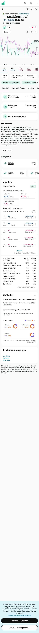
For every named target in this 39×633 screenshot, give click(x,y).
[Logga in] (31, 3)
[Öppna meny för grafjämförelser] (31, 32)
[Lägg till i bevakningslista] (36, 9)
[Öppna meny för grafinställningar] (27, 32)
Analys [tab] (31, 88)
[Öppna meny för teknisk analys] (36, 32)
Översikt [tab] (5, 88)
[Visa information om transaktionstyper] (23, 211)
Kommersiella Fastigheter (11, 82)
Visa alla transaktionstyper (12, 211)
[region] (19, 49)
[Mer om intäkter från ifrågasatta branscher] (29, 310)
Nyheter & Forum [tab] (18, 88)
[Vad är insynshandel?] (14, 186)
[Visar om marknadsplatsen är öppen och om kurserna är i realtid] (34, 27)
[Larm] (31, 9)
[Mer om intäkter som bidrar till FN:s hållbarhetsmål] (35, 299)
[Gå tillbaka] (10, 9)
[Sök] (25, 3)
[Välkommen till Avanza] (4, 4)
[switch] (34, 211)
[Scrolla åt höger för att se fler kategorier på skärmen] (37, 82)
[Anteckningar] (27, 9)
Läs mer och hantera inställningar (20, 615)
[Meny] (36, 3)
